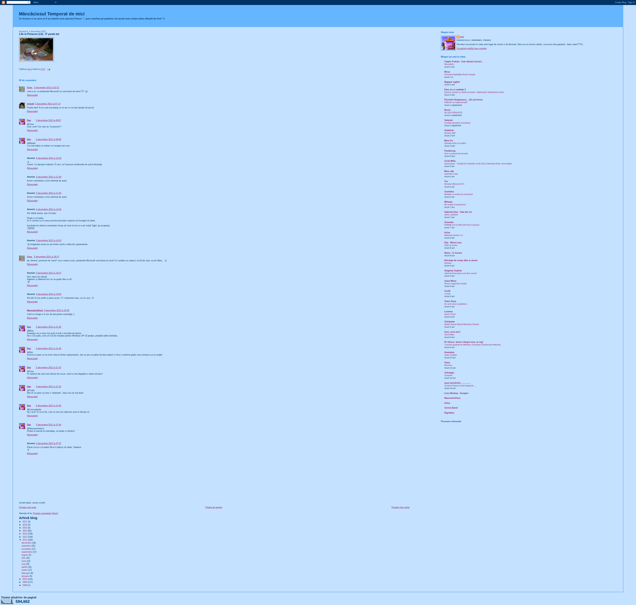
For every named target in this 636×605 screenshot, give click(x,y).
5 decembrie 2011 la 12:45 (48, 193)
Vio (446, 181)
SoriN (447, 291)
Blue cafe (449, 171)
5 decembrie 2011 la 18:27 (46, 256)
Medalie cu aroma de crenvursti (458, 194)
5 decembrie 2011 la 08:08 (48, 139)
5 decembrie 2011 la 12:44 (48, 177)
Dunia (447, 110)
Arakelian (449, 130)
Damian (447, 263)
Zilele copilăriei (451, 215)
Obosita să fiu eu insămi (455, 143)
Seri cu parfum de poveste (456, 153)
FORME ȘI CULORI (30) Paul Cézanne (461, 225)
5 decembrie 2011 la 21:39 (48, 327)
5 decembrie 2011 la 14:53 (48, 240)
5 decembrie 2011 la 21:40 (48, 348)
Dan (29, 120)
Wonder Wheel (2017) (454, 184)
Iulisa (447, 232)
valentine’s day (451, 174)
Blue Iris (448, 140)
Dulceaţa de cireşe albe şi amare (460, 260)
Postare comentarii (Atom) (45, 513)
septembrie (27, 552)
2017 (25, 521)
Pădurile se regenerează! (455, 102)
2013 (25, 533)
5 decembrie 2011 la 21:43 (48, 386)
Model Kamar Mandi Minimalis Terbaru (461, 324)
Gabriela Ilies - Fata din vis (458, 212)
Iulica (447, 403)
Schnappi (449, 372)
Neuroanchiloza (35, 310)
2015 (25, 527)
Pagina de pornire (213, 507)
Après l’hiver (450, 314)
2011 (25, 540)
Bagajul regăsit (452, 82)
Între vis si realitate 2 (455, 89)
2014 (25, 530)
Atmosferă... (449, 64)
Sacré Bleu (449, 334)
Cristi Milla (449, 161)
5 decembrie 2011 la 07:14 (47, 104)
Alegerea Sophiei (453, 270)
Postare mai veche (401, 507)
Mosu (447, 72)
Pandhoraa (449, 151)
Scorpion (448, 375)
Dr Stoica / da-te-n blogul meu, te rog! (463, 342)
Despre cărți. (450, 133)
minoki (30, 104)
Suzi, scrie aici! (452, 332)
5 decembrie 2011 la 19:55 (48, 294)
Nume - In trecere (453, 253)
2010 (25, 579)
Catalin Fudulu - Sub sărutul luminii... (463, 61)
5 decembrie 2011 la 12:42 (48, 158)
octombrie (27, 549)
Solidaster (449, 321)
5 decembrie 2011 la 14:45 (48, 209)
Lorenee (448, 311)
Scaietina (449, 191)
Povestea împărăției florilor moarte (459, 74)
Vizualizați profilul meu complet (472, 48)
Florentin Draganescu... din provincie (463, 99)
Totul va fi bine (450, 245)
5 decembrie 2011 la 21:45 (48, 405)
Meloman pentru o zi (453, 235)
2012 (25, 537)
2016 (25, 524)
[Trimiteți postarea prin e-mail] (48, 69)
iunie (24, 561)
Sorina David (451, 408)
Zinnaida (448, 222)
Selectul (448, 120)
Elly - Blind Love (452, 242)
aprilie (25, 567)
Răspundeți (32, 95)
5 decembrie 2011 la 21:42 (48, 367)
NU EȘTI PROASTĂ (453, 112)
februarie (26, 573)
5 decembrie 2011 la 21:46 (48, 424)
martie (25, 570)
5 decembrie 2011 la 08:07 (48, 120)
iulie (24, 558)
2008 (25, 585)
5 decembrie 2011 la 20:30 (56, 310)
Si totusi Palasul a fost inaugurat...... (460, 386)
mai (24, 564)
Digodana (449, 413)
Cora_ (30, 87)
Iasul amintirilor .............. (457, 383)
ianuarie (26, 576)
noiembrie (26, 546)
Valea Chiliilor (450, 355)
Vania (447, 362)
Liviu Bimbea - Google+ (456, 393)
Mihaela (448, 202)
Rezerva (448, 365)
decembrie (27, 543)
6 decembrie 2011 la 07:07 (48, 443)
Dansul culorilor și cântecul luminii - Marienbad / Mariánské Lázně (474, 92)
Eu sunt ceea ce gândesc (455, 304)
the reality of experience (455, 204)
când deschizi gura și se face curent (460, 273)
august (25, 555)
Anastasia (449, 352)
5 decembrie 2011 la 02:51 (46, 87)
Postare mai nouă (27, 507)
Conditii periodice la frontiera (457, 123)
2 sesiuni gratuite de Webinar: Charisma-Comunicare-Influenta (472, 345)
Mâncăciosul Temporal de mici (52, 13)
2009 (25, 582)
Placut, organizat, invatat (455, 283)
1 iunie (447, 294)
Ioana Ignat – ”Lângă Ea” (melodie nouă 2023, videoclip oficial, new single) (478, 164)
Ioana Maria (450, 281)
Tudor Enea (450, 301)
